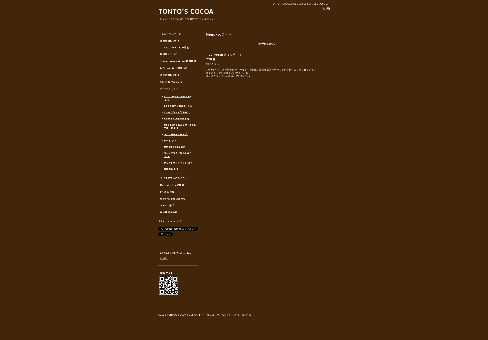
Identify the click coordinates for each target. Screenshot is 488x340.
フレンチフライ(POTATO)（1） (178, 155)
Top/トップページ (170, 33)
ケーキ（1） (170, 140)
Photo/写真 (167, 191)
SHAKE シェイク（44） (177, 112)
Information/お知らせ (174, 68)
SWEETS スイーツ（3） (177, 118)
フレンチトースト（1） (176, 134)
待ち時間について (170, 75)
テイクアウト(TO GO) (173, 178)
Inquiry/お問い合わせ (172, 198)
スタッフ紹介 (167, 205)
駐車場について (168, 54)
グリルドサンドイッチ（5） (178, 162)
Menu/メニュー (169, 88)
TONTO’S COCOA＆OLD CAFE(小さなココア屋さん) (196, 314)
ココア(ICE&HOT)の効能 (174, 47)
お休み (164, 258)
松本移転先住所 (168, 212)
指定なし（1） (171, 169)
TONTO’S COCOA (186, 11)
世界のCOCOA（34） (176, 146)
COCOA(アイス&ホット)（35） (177, 98)
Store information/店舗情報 (178, 61)
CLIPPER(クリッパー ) (225, 55)
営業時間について (170, 40)
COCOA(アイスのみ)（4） (178, 106)
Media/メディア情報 (172, 185)
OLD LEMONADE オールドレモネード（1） (180, 126)
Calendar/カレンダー (172, 81)
